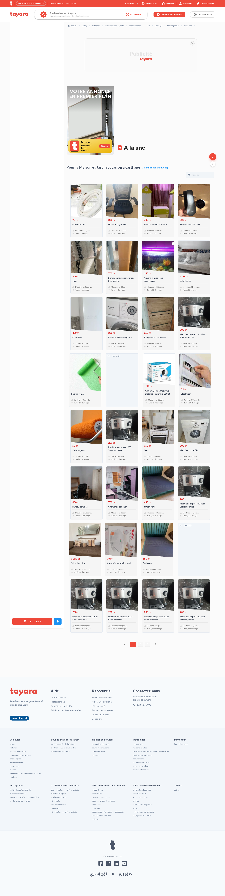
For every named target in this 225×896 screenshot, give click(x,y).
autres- (177, 790)
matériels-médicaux (18, 793)
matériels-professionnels (20, 790)
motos (12, 744)
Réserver (105, 146)
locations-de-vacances (142, 755)
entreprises (16, 785)
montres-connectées (101, 797)
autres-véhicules (17, 762)
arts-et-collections (140, 797)
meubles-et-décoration (60, 751)
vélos (135, 808)
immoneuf (180, 739)
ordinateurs (97, 793)
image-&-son (97, 790)
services (95, 755)
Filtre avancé (135, 14)
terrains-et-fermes (141, 770)
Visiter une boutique (102, 701)
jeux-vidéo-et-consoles (101, 815)
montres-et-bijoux (58, 793)
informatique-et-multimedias (109, 785)
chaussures (55, 808)
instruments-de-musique (143, 812)
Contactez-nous (58, 697)
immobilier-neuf (181, 744)
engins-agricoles (16, 759)
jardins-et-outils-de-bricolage (63, 744)
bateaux (13, 770)
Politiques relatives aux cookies (66, 710)
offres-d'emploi (98, 751)
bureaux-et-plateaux (141, 762)
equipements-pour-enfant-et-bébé (65, 790)
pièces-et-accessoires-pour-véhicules (25, 773)
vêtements (55, 801)
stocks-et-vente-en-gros (20, 801)
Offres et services (100, 714)
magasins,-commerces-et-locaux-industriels (151, 751)
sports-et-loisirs (139, 793)
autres (178, 785)
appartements (138, 759)
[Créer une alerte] (58, 621)
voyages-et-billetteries (142, 815)
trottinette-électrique (142, 790)
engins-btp (14, 766)
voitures (13, 748)
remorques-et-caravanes (20, 755)
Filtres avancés (99, 706)
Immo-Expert (19, 718)
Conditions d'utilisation (62, 706)
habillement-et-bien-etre (65, 785)
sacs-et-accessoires (59, 804)
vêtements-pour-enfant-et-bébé (64, 812)
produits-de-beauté (59, 797)
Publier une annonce (102, 697)
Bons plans (97, 718)
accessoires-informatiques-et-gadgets (108, 812)
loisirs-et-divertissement (147, 785)
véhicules (15, 739)
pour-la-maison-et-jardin (65, 739)
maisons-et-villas (140, 748)
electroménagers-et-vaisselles (63, 748)
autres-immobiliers (141, 766)
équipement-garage (18, 751)
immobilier (139, 739)
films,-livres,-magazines (142, 804)
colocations (137, 744)
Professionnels (58, 701)
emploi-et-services (103, 739)
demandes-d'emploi (100, 744)
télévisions (96, 804)
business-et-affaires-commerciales (24, 797)
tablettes (95, 819)
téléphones (96, 808)
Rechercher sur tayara (102, 710)
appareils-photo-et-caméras (103, 801)
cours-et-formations (100, 748)
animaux (136, 801)
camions (13, 777)
